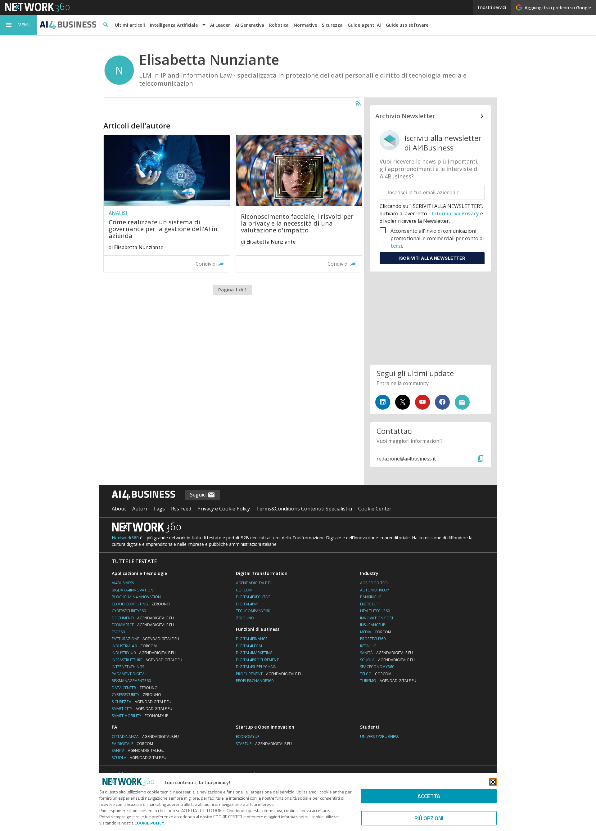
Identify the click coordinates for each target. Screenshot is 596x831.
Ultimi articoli (130, 25)
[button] (18, 25)
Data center (135, 687)
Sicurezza (332, 25)
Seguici (199, 494)
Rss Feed (181, 508)
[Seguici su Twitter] (402, 402)
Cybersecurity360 (129, 610)
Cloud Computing (141, 604)
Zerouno (245, 618)
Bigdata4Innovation (132, 590)
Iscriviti (432, 258)
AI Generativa (249, 25)
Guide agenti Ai (364, 25)
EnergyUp (369, 604)
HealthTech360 (375, 610)
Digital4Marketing (254, 652)
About (119, 508)
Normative (305, 25)
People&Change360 (254, 680)
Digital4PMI (247, 604)
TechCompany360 (253, 610)
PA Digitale (132, 743)
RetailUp (368, 646)
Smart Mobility (140, 715)
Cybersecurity (136, 694)
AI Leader (220, 25)
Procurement (269, 673)
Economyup (248, 736)
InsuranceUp (372, 624)
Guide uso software (407, 25)
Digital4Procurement (257, 660)
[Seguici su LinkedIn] (382, 402)
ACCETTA (429, 796)
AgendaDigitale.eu (254, 583)
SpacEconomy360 (377, 666)
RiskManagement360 (131, 680)
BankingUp (371, 597)
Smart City (142, 708)
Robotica (279, 25)
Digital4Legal (249, 646)
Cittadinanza (145, 736)
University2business (379, 736)
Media (375, 632)
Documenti (143, 618)
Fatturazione (145, 638)
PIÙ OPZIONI (428, 818)
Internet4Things (128, 666)
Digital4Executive (253, 597)
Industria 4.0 (134, 646)
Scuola (387, 660)
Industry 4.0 (144, 652)
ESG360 (118, 632)
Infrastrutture (147, 660)
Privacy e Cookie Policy (223, 508)
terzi (396, 245)
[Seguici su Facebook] (442, 402)
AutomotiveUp (374, 590)
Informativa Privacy (455, 213)
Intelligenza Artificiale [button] (174, 25)
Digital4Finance (251, 638)
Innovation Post (377, 618)
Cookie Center (374, 508)
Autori (139, 508)
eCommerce (143, 624)
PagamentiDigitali (129, 673)
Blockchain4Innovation (136, 597)
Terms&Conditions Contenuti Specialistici (304, 508)
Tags (159, 508)
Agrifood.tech (375, 583)
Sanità (386, 652)
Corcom (244, 590)
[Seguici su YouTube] (422, 402)
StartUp (264, 743)
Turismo (388, 680)
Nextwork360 (125, 538)
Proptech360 (373, 638)
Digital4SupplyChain (256, 666)
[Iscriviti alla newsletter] (462, 402)
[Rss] (358, 103)
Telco (375, 673)
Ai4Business (123, 583)
